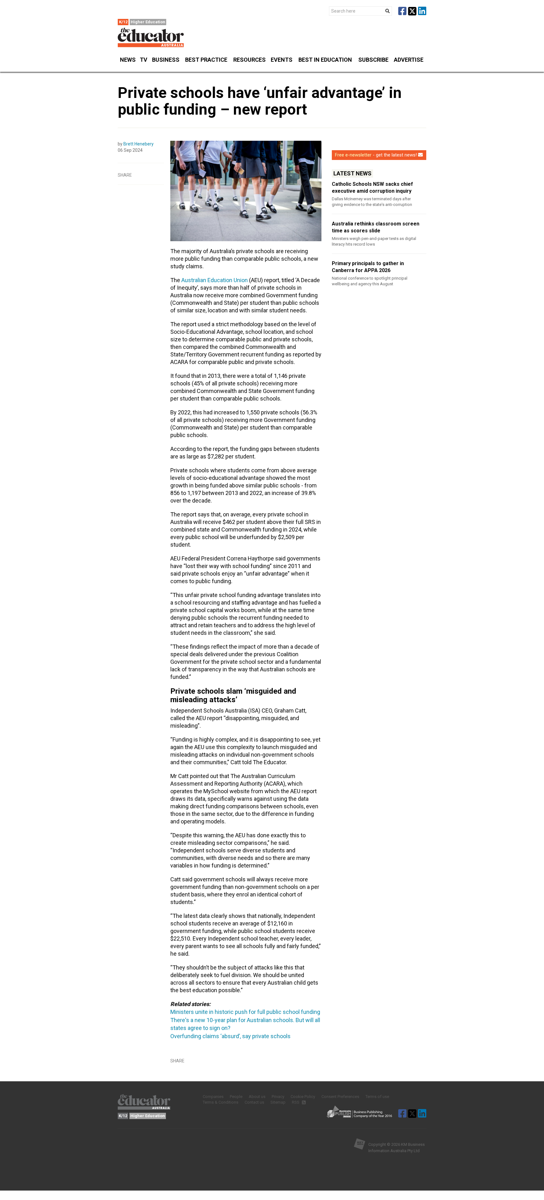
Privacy (278, 1096)
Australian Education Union (214, 280)
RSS (296, 1102)
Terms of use (377, 1096)
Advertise (408, 59)
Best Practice (206, 59)
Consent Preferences (340, 1096)
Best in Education (325, 59)
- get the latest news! (376, 155)
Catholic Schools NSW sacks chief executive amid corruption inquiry (372, 187)
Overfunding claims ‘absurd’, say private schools (230, 1036)
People (236, 1096)
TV (143, 59)
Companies (213, 1096)
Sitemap (278, 1102)
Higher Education (148, 22)
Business (165, 59)
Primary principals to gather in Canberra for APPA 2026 (368, 266)
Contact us (254, 1102)
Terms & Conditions (220, 1102)
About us (257, 1096)
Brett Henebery (138, 143)
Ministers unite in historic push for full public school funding (245, 1012)
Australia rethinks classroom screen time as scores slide (375, 227)
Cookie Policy (303, 1096)
